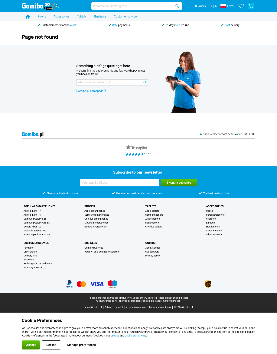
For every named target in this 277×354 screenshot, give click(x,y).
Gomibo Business (93, 247)
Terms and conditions (160, 307)
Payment (28, 247)
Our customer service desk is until (229, 134)
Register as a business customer (101, 251)
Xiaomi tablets (153, 218)
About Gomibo (152, 247)
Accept (31, 345)
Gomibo (150, 242)
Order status (30, 251)
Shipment (29, 259)
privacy (115, 335)
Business (100, 16)
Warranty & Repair (33, 267)
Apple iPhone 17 (32, 210)
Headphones (213, 226)
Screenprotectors (215, 214)
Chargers (211, 218)
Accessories (61, 16)
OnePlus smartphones (96, 218)
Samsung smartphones (96, 214)
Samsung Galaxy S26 (35, 218)
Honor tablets (152, 222)
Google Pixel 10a (32, 226)
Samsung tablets (154, 214)
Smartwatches (214, 230)
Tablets (82, 16)
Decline (51, 345)
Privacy (108, 307)
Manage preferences (81, 345)
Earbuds (210, 222)
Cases (209, 210)
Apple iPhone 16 (32, 214)
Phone (41, 16)
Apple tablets (152, 210)
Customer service (125, 16)
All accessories (214, 234)
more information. (172, 301)
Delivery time (30, 255)
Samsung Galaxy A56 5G (37, 222)
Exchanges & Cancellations (38, 263)
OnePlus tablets (153, 226)
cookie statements (135, 335)
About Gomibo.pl (93, 307)
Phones (89, 206)
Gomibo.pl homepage (89, 91)
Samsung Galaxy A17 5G (37, 234)
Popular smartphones (40, 206)
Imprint (119, 307)
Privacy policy (152, 255)
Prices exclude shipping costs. (173, 298)
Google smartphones (95, 226)
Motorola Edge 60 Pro (35, 230)
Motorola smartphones (96, 222)
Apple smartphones (94, 210)
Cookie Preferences (136, 307)
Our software (152, 251)
